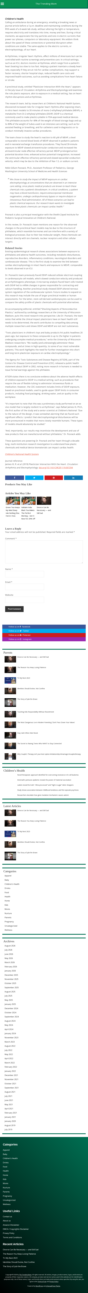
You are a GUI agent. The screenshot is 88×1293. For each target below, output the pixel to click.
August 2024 (10, 1021)
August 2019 (10, 1125)
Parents (8, 917)
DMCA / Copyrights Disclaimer (16, 1229)
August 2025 (10, 991)
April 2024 (9, 1029)
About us (7, 1220)
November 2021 (11, 1079)
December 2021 (11, 1075)
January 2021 (10, 1117)
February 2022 (11, 1067)
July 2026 (8, 950)
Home (7, 900)
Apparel (8, 875)
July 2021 (8, 1096)
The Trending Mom (46, 3)
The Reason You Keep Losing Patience (19, 1254)
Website (9, 595)
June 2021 (9, 1100)
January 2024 (10, 1033)
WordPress (39, 1286)
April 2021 (9, 1108)
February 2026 (11, 966)
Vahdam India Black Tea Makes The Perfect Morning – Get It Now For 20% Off (28, 513)
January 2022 (10, 1071)
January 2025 (10, 1004)
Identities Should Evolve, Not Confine (19, 1262)
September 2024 (12, 1016)
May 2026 (9, 958)
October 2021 (10, 1083)
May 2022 (9, 1054)
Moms (7, 909)
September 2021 (12, 1087)
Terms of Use (42, 1282)
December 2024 (11, 1008)
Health (7, 896)
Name (9, 569)
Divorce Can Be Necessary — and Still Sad (44, 510)
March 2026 (10, 962)
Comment (11, 538)
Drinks (7, 888)
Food (7, 892)
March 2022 (10, 1062)
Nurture (8, 913)
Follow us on (19, 626)
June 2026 (9, 954)
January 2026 (10, 970)
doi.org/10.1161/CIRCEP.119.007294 (56, 467)
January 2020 (10, 1121)
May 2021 (9, 1104)
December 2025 (11, 975)
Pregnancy (9, 921)
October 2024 (10, 1012)
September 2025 (12, 987)
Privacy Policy (8, 1233)
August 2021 (10, 1092)
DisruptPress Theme (53, 1286)
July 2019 (8, 1129)
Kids (6, 905)
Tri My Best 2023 (10, 1258)
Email (8, 582)
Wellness (8, 930)
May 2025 (9, 1000)
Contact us (7, 1216)
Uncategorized (11, 926)
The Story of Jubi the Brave (14, 1266)
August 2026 (10, 945)
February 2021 (11, 1113)
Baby (7, 880)
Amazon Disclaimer (11, 1225)
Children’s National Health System (22, 454)
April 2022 (9, 1058)
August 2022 (10, 1046)
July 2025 (8, 996)
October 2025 (10, 983)
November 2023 (11, 1037)
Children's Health (14, 18)
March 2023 (10, 1042)
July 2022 (8, 1050)
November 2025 (11, 979)
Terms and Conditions (12, 1237)
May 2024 (9, 1025)
